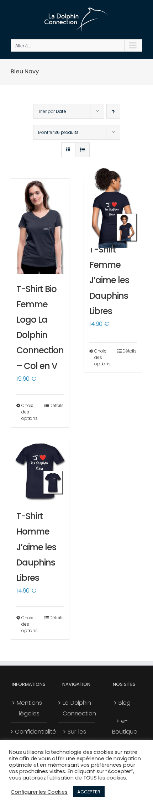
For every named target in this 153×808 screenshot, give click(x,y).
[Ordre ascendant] (113, 111)
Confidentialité (29, 732)
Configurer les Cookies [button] (39, 792)
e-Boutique (124, 726)
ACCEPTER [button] (88, 791)
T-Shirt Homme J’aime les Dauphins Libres (36, 547)
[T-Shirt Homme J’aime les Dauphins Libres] (40, 471)
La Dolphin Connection (77, 708)
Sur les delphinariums (77, 737)
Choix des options (29, 411)
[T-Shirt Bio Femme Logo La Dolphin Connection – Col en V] (40, 226)
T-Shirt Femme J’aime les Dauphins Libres (109, 280)
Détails (56, 405)
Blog (124, 703)
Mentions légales (29, 708)
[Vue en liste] (82, 150)
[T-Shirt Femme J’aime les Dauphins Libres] (113, 207)
